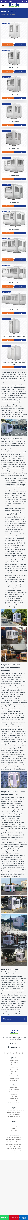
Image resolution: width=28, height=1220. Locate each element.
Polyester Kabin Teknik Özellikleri (14, 1140)
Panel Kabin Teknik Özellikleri (14, 1137)
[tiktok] (22, 1053)
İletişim (14, 1128)
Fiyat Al (8, 44)
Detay (20, 44)
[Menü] (2, 5)
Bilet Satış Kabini (14, 1067)
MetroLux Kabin (14, 1101)
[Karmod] (14, 5)
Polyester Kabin (14, 1087)
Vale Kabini (14, 1071)
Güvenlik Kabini (14, 1060)
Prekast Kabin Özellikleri (14, 1146)
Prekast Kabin (14, 1096)
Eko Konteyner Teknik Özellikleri (14, 1144)
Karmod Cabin (14, 1130)
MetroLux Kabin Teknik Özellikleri (14, 1153)
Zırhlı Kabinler (14, 1094)
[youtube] (16, 1053)
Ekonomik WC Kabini (15, 1103)
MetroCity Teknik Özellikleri (14, 1142)
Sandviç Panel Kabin (14, 1090)
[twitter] (7, 1053)
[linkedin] (13, 1053)
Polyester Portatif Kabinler (14, 1112)
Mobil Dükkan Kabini (14, 1078)
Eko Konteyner (14, 1080)
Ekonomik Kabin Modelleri (14, 1117)
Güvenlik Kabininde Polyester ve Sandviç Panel (14, 1110)
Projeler (14, 1124)
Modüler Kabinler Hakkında (14, 1114)
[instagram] (10, 1053)
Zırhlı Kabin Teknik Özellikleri (14, 1148)
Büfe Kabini (14, 1065)
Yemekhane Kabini (14, 1076)
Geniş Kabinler (14, 1062)
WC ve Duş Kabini (14, 1069)
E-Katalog (14, 1126)
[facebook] (5, 1053)
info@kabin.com (8, 1)
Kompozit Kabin (14, 1098)
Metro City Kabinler (14, 1092)
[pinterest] (19, 1053)
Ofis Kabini (14, 1074)
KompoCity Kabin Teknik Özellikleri (14, 1151)
